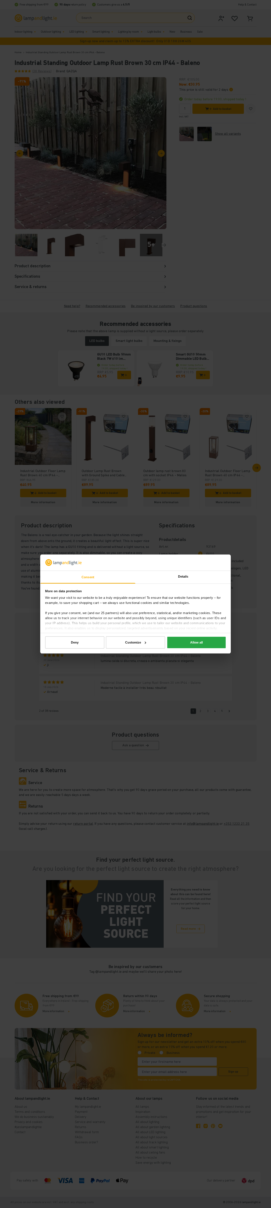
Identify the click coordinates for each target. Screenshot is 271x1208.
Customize (133, 642)
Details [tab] (183, 576)
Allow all (196, 642)
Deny (75, 642)
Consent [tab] (88, 577)
